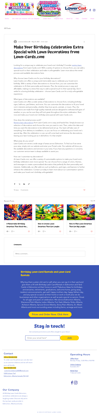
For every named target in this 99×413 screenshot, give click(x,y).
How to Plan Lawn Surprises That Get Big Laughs (80, 225)
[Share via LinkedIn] (24, 184)
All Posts (7, 28)
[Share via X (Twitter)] (19, 184)
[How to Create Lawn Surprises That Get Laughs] (50, 212)
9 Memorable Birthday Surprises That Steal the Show (16, 225)
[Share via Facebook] (15, 184)
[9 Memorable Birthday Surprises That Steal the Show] (18, 212)
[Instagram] (94, 10)
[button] (47, 18)
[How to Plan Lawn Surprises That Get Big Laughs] (81, 212)
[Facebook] (90, 10)
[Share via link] (29, 184)
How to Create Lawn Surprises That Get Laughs (48, 225)
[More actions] (84, 41)
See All (93, 201)
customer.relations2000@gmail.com (16, 371)
